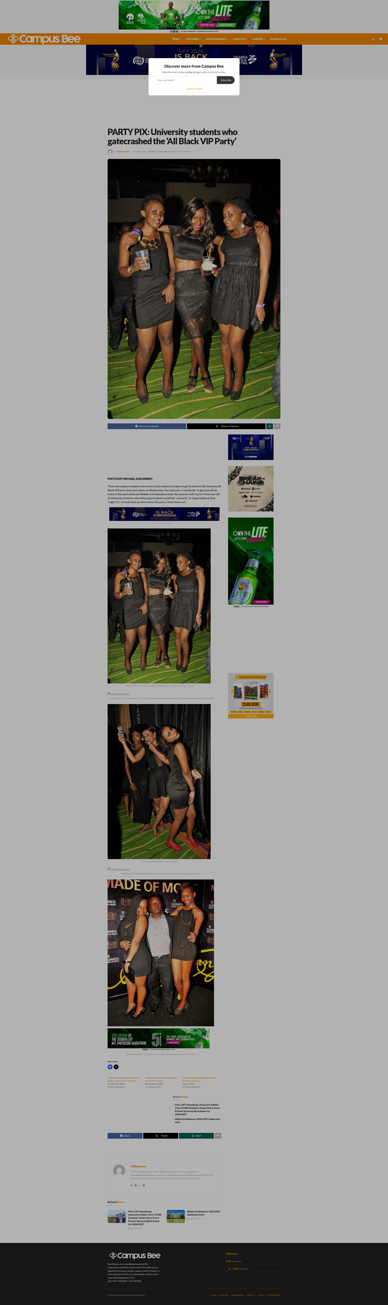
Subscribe (226, 80)
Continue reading (194, 88)
